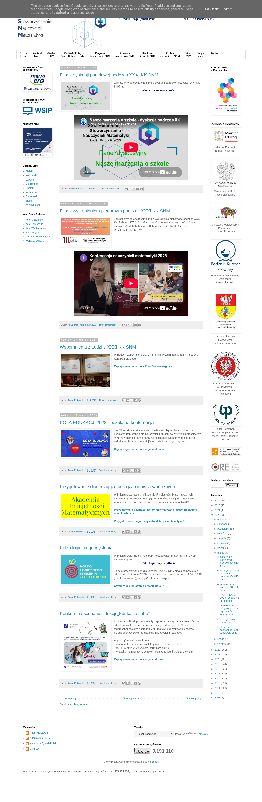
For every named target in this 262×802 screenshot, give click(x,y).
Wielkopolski (33, 204)
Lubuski (30, 179)
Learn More (211, 9)
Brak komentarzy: (111, 188)
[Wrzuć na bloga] (130, 189)
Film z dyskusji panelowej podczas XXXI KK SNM (109, 74)
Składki (214, 53)
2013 (218, 692)
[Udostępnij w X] (134, 189)
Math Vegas (32, 232)
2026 (218, 500)
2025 (218, 505)
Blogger (153, 761)
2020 (218, 659)
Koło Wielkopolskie (36, 228)
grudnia (222, 519)
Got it (227, 9)
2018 (218, 669)
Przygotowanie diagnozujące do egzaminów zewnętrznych (117, 486)
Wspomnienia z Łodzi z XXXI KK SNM (98, 347)
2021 (218, 654)
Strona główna (131, 698)
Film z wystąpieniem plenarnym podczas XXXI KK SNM (115, 210)
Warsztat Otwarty (35, 240)
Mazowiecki (32, 183)
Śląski (29, 200)
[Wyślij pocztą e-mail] (126, 189)
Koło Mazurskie (34, 219)
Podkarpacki (33, 192)
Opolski (30, 188)
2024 (218, 510)
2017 (218, 673)
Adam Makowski (39, 732)
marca (221, 552)
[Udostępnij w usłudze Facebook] (138, 189)
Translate (202, 734)
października (224, 528)
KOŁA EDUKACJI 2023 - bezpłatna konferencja (107, 422)
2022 (218, 649)
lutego (221, 639)
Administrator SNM (40, 738)
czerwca (222, 543)
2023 (218, 515)
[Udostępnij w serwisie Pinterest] (142, 189)
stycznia (222, 643)
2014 (218, 688)
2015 (218, 683)
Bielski (29, 171)
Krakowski (31, 175)
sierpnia (222, 538)
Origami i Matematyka (38, 236)
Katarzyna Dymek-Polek (43, 743)
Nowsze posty (68, 698)
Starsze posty (193, 698)
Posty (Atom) (80, 704)
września (222, 533)
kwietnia (222, 548)
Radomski (31, 196)
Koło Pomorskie (34, 224)
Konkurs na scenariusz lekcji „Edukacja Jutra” (105, 613)
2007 (218, 697)
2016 (218, 678)
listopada (222, 524)
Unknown (35, 748)
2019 (218, 664)
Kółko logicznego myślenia (86, 547)
